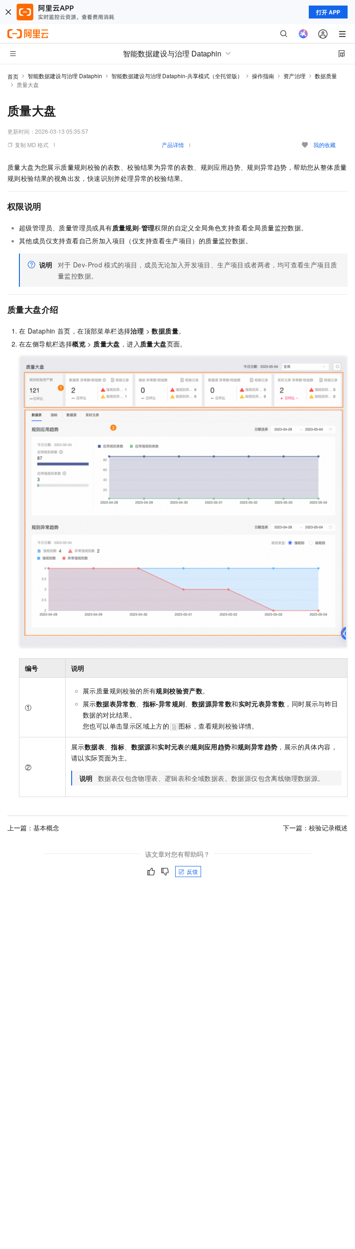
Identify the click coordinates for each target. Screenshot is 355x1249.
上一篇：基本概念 (33, 827)
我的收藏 (324, 144)
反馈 (192, 871)
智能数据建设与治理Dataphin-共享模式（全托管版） (177, 76)
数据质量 (326, 76)
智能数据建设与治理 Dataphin (65, 76)
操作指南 (263, 76)
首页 (12, 76)
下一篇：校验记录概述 (315, 827)
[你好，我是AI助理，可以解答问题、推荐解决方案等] (303, 33)
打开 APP (328, 12)
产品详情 (173, 144)
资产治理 (294, 76)
